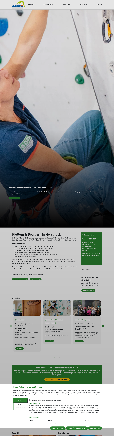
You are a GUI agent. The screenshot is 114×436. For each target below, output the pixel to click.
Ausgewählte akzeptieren (77, 428)
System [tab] (20, 404)
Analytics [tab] (20, 400)
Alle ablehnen (95, 428)
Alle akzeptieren (58, 428)
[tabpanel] (65, 412)
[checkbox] (65, 400)
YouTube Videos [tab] (20, 408)
